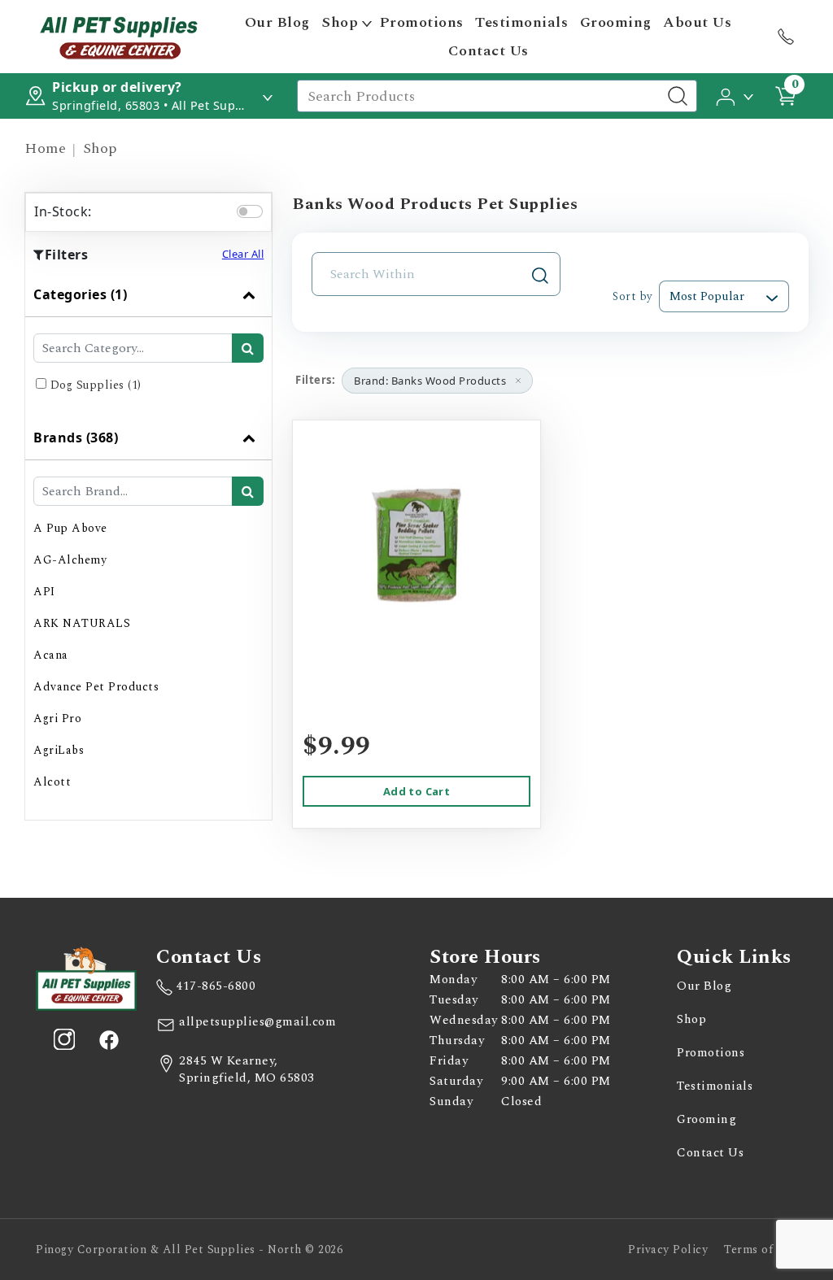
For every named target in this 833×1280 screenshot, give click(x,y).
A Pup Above (70, 528)
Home (45, 148)
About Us (697, 22)
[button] (735, 95)
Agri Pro (57, 718)
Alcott (52, 781)
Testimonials (521, 22)
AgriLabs (58, 750)
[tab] (148, 344)
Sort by (632, 296)
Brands (75, 437)
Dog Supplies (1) (96, 385)
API (44, 591)
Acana (50, 655)
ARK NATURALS (81, 623)
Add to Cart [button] (416, 791)
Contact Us (488, 51)
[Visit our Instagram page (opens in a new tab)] (64, 1039)
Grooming (616, 22)
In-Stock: (63, 211)
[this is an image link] (86, 977)
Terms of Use (760, 1249)
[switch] (250, 211)
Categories (80, 294)
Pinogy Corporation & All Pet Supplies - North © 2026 (189, 1249)
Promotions (422, 22)
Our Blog (277, 22)
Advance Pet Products (96, 686)
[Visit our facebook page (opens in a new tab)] (108, 1039)
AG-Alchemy (70, 559)
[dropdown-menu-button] (367, 23)
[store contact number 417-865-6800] (786, 36)
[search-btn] (248, 348)
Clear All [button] (243, 253)
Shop (339, 22)
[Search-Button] (677, 96)
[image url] (118, 35)
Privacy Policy (668, 1249)
